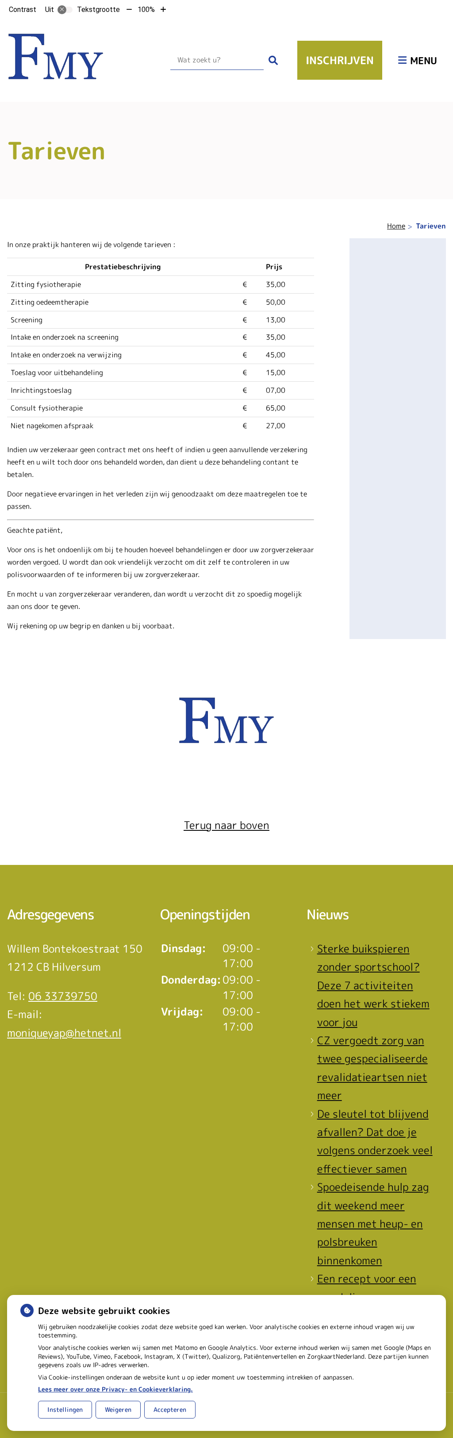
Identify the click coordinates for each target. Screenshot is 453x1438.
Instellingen (65, 1409)
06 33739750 (62, 996)
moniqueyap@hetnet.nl (64, 1032)
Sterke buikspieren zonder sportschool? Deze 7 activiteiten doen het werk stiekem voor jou (373, 985)
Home (396, 226)
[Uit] (65, 10)
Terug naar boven (226, 825)
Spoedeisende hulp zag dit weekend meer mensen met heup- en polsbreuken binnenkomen (373, 1223)
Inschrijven (340, 60)
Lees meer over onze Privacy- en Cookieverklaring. (115, 1389)
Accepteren (170, 1409)
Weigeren (118, 1409)
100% (146, 9)
